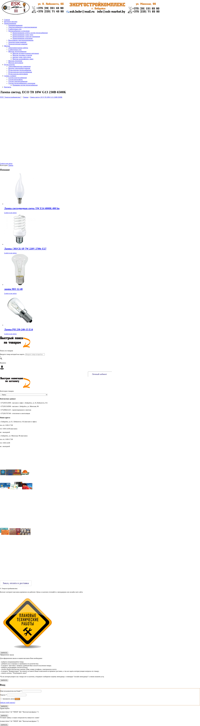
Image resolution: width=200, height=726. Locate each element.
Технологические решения (17, 44)
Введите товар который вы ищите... (12, 354)
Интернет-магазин (10, 21)
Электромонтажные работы (18, 48)
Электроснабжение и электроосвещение (22, 27)
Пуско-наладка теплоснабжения (19, 70)
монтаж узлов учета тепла (21, 57)
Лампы (10, 165)
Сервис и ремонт (10, 76)
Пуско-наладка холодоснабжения (20, 72)
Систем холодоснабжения (17, 78)
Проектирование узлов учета (22, 35)
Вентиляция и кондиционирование (20, 40)
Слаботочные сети (14, 29)
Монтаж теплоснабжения (17, 51)
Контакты (7, 87)
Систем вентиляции (15, 79)
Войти (17, 699)
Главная (7, 20)
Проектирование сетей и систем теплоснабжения (30, 33)
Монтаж (7, 46)
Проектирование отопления (22, 38)
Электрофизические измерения (19, 66)
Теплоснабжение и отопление (19, 31)
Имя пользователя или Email (11, 691)
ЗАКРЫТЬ (4, 653)
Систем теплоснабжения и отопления (21, 83)
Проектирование (10, 23)
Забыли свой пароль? (7, 702)
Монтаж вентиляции (15, 63)
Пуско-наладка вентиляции (18, 74)
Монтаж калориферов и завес (22, 59)
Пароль (3, 695)
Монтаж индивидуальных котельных (25, 53)
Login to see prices (6, 163)
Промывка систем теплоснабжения (25, 85)
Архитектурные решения (17, 42)
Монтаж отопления (15, 61)
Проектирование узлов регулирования (26, 36)
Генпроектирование (15, 25)
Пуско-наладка (9, 64)
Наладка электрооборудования (19, 68)
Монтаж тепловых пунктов (22, 55)
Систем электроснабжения (17, 81)
